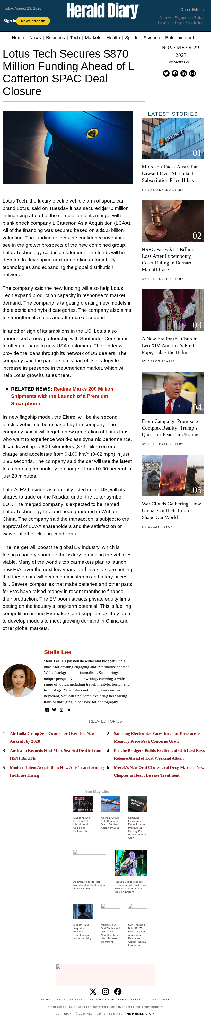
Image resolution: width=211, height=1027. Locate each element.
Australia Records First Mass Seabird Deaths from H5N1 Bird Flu (89, 885)
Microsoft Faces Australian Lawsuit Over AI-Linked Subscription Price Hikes (170, 173)
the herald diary (140, 1013)
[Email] (192, 73)
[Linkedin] (183, 73)
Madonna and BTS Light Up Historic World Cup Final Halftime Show (81, 824)
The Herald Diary (166, 189)
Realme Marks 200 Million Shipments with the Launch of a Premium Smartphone (62, 396)
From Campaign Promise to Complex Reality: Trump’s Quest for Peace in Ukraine (171, 427)
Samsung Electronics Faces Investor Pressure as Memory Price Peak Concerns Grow (137, 827)
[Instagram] (61, 710)
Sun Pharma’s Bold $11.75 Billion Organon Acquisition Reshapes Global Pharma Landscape (137, 934)
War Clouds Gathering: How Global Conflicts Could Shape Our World (171, 510)
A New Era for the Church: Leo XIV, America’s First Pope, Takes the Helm (170, 345)
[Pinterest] (175, 73)
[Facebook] (47, 710)
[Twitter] (166, 73)
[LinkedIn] (68, 710)
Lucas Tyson (160, 526)
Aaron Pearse (161, 361)
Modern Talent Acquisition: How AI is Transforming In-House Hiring (82, 931)
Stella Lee (182, 62)
